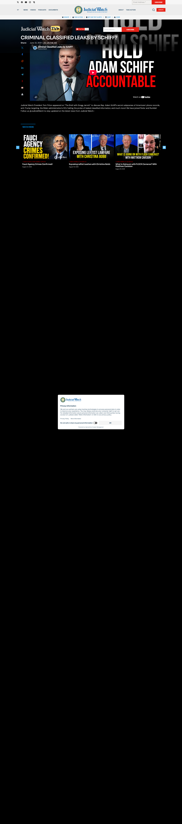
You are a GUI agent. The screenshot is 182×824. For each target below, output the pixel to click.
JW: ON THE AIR (50, 43)
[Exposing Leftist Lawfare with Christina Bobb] (91, 146)
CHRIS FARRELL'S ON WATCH (78, 161)
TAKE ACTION (78, 17)
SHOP (109, 17)
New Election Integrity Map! (91, 2)
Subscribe (158, 2)
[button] (18, 10)
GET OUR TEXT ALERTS (95, 17)
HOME (118, 17)
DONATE (66, 17)
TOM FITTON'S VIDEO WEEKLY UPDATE (34, 161)
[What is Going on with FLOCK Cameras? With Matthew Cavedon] (138, 146)
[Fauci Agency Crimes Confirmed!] (44, 146)
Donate (161, 10)
